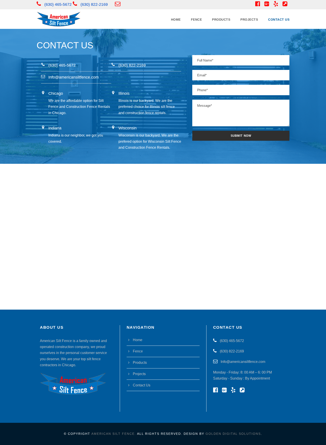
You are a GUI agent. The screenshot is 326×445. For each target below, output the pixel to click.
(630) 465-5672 (58, 4)
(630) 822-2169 (94, 4)
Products (221, 19)
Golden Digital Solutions (233, 433)
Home (176, 19)
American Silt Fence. (113, 433)
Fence (196, 19)
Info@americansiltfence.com (242, 362)
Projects (249, 19)
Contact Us (278, 19)
